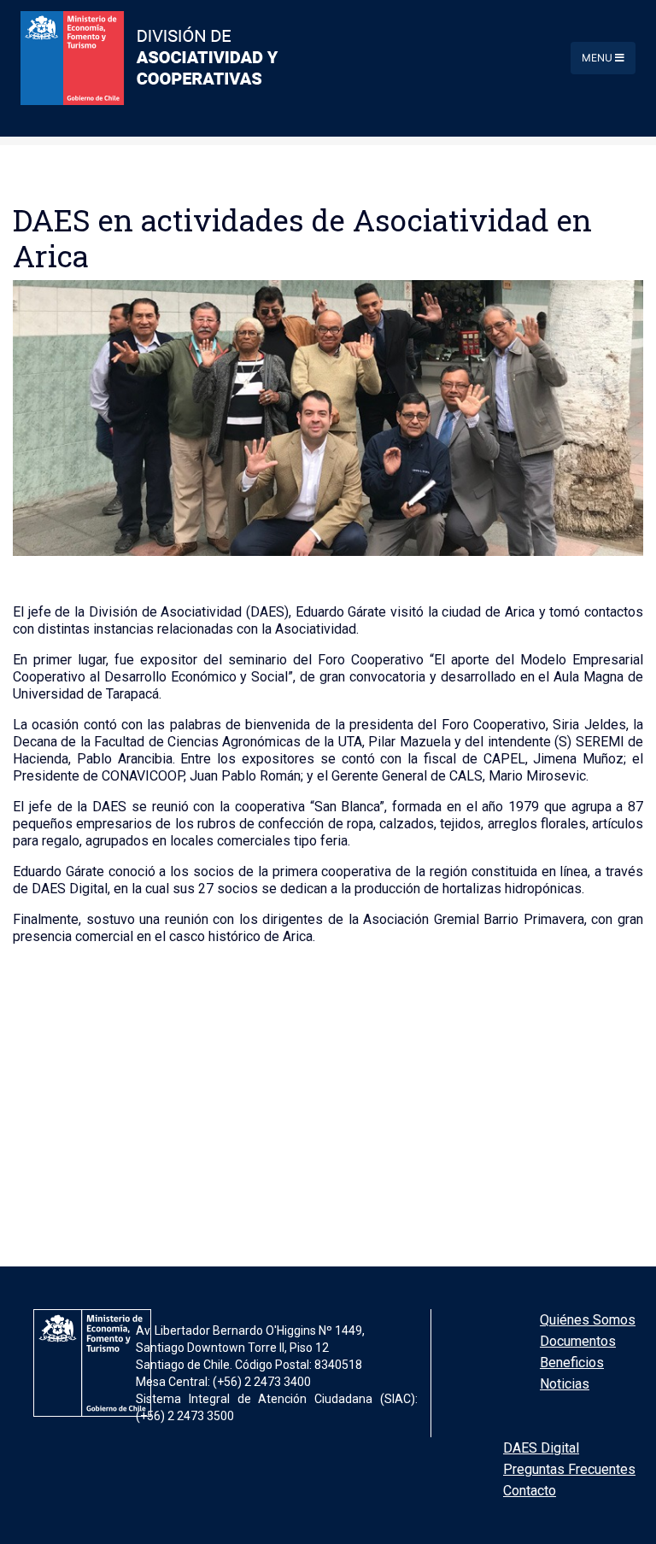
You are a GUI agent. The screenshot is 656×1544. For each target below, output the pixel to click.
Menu (598, 57)
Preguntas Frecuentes (569, 1469)
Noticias (564, 1384)
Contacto (529, 1491)
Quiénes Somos (588, 1320)
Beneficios (572, 1362)
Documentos (578, 1341)
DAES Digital (541, 1448)
